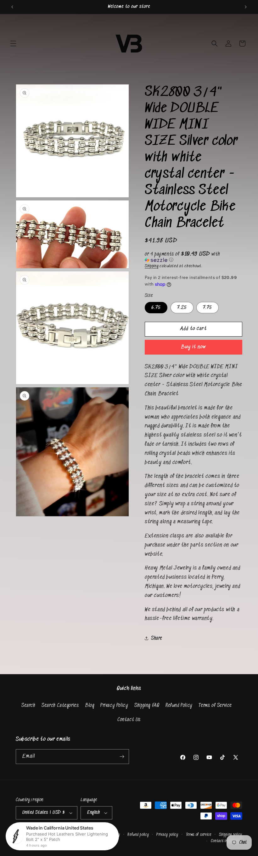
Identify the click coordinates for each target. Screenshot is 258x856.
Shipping (152, 266)
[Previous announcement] (12, 7)
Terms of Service (215, 705)
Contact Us (129, 719)
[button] (13, 43)
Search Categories (60, 705)
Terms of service (198, 835)
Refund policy (138, 835)
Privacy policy (167, 835)
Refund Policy (179, 705)
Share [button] (156, 638)
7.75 (207, 307)
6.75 (156, 307)
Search (28, 705)
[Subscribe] (122, 756)
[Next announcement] (246, 7)
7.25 (182, 307)
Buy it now (193, 347)
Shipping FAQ (146, 705)
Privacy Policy (114, 705)
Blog (89, 705)
